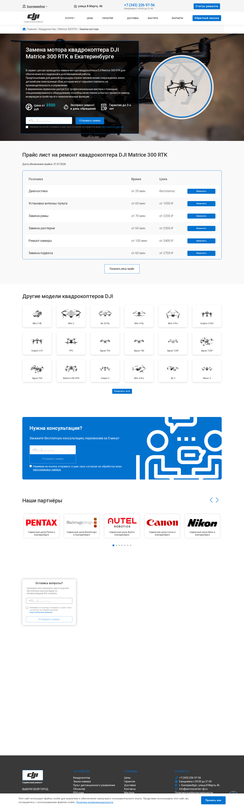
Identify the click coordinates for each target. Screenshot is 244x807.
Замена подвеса (41, 253)
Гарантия (107, 18)
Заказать (201, 191)
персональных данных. (112, 127)
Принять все (213, 800)
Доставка (133, 18)
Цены (90, 18)
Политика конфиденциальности (94, 802)
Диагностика (38, 191)
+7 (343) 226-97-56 (139, 5)
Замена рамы (39, 216)
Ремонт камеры (40, 241)
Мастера (153, 18)
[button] (211, 500)
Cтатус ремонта (207, 6)
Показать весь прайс (122, 268)
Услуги (69, 18)
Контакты (177, 18)
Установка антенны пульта (48, 203)
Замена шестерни (42, 228)
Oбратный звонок (207, 18)
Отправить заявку (90, 120)
